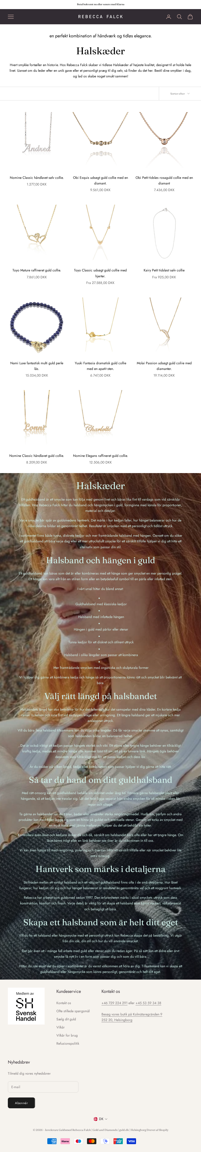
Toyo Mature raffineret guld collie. (37, 270)
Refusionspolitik (67, 1043)
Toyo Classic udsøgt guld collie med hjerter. (100, 273)
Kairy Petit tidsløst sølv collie (164, 270)
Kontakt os (63, 1002)
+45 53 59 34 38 (148, 1002)
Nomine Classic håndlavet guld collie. (36, 455)
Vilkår (60, 1027)
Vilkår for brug (67, 1035)
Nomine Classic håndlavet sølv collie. (37, 177)
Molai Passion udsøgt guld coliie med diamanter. (164, 366)
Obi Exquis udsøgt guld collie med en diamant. (100, 180)
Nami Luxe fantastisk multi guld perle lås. (36, 366)
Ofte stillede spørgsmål (73, 1011)
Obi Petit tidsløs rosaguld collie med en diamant (164, 180)
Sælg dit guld (66, 1019)
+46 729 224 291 (114, 1002)
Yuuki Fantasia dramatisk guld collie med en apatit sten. (100, 366)
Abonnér (21, 1103)
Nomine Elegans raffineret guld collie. (100, 455)
